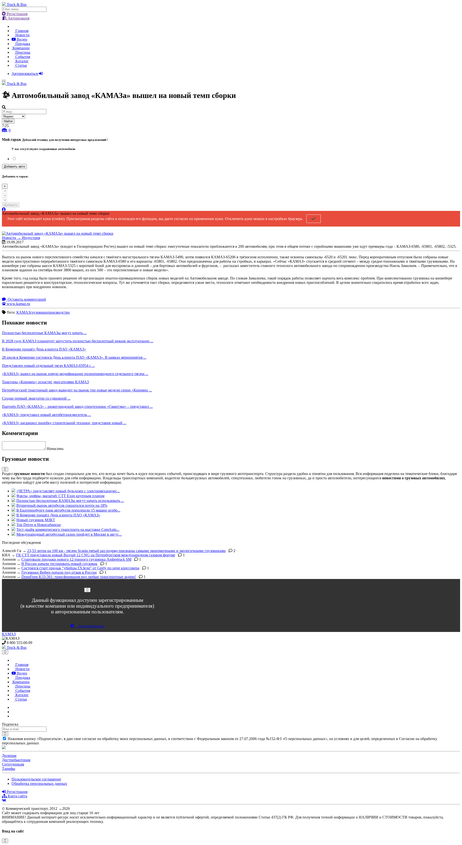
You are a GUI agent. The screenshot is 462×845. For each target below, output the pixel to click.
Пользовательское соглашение (36, 779)
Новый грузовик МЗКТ (35, 520)
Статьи (20, 65)
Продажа (22, 44)
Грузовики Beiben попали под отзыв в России (59, 572)
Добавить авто (14, 166)
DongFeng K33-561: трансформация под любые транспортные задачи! (78, 577)
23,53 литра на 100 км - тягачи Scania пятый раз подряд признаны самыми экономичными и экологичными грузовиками (126, 551)
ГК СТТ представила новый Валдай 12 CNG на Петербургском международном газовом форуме (95, 555)
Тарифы (8, 769)
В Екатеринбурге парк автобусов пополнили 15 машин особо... (68, 510)
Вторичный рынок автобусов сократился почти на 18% (61, 505)
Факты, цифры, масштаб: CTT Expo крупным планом (60, 496)
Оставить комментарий (26, 299)
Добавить (11, 205)
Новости (22, 35)
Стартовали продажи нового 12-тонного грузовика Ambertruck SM (76, 559)
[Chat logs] (13, 707)
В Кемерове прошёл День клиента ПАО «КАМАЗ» (58, 515)
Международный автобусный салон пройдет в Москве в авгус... (69, 534)
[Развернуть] (5, 469)
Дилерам (9, 756)
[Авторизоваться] (4, 210)
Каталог (21, 61)
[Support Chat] (13, 712)
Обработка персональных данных (39, 783)
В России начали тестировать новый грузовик (59, 564)
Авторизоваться (25, 74)
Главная (21, 31)
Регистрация (16, 14)
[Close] (87, 590)
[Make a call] (13, 716)
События (22, 57)
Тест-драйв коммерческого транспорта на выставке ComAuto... (67, 529)
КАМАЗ (9, 634)
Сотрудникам (13, 764)
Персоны (22, 52)
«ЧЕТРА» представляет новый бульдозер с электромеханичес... (68, 491)
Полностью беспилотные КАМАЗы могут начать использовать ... (70, 501)
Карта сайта (17, 796)
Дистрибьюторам (16, 760)
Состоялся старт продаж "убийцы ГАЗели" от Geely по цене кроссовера (80, 568)
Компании (21, 48)
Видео (21, 39)
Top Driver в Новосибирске (38, 525)
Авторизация (18, 18)
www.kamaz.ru (18, 304)
